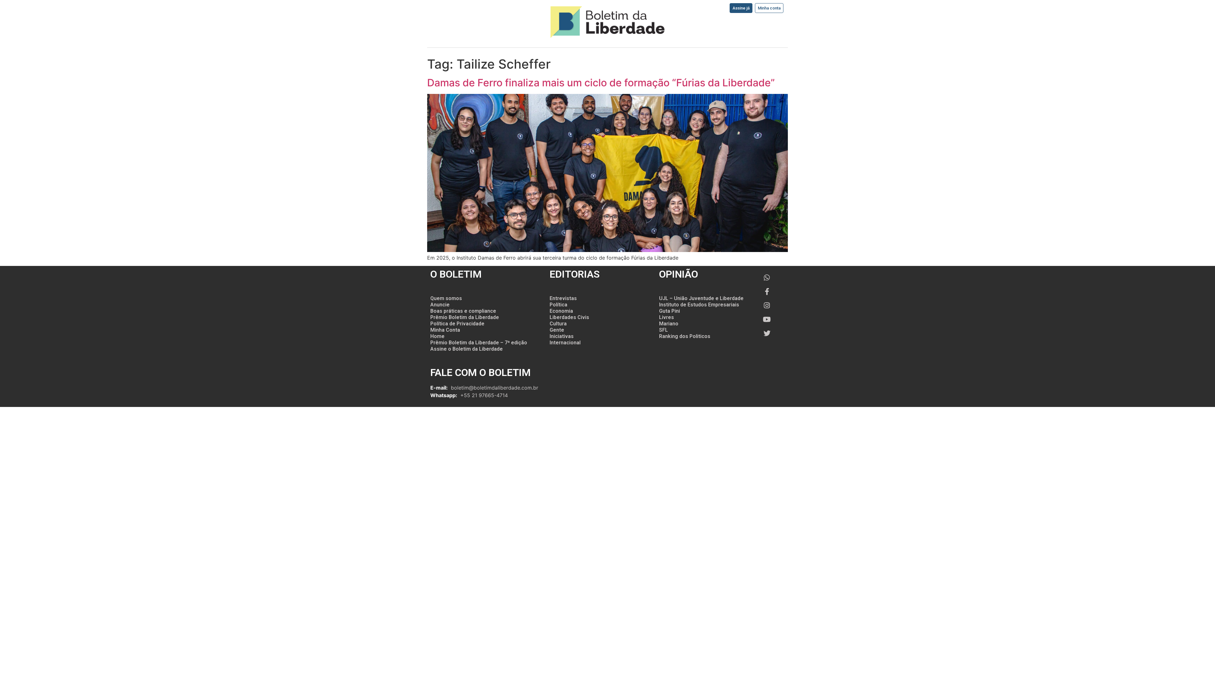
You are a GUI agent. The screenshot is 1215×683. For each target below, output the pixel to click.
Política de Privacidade (457, 324)
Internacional (565, 343)
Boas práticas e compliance (463, 311)
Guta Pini (669, 311)
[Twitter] (767, 333)
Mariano (668, 324)
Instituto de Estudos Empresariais (699, 305)
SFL (663, 330)
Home (437, 336)
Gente (557, 330)
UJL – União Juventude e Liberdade (701, 298)
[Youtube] (767, 319)
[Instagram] (767, 305)
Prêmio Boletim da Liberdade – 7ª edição (478, 343)
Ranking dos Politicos (684, 336)
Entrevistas (563, 298)
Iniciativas (562, 336)
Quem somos (446, 298)
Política (558, 305)
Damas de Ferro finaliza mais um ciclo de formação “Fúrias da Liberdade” (601, 83)
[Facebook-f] (767, 291)
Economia (561, 311)
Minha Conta (445, 330)
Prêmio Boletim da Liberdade (464, 317)
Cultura (558, 324)
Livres (666, 317)
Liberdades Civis (569, 317)
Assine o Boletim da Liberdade (466, 349)
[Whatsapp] (767, 278)
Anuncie (440, 305)
